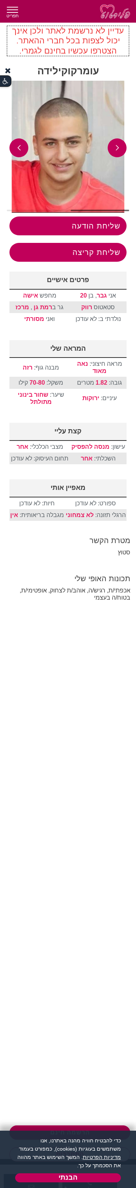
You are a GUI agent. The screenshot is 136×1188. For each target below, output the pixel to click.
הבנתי (68, 1177)
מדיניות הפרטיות (102, 1157)
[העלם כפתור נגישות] (8, 70)
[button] (117, 147)
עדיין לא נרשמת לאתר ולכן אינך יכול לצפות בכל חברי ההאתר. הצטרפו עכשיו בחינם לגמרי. (68, 40)
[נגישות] (5, 81)
